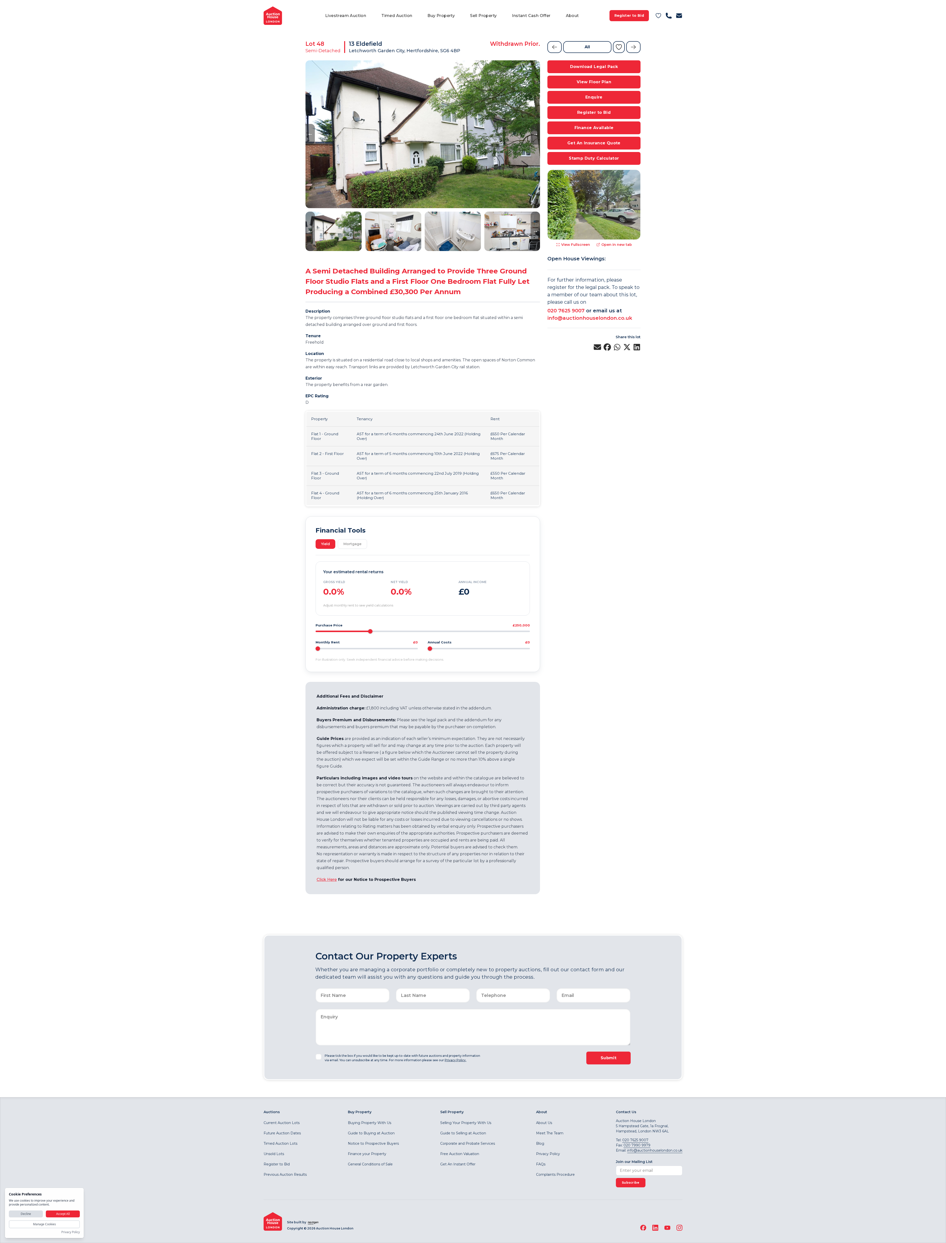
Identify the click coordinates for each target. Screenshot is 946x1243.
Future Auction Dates (282, 1133)
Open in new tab (616, 244)
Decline (26, 1214)
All (587, 47)
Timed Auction (396, 15)
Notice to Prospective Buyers (373, 1143)
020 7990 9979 (637, 1145)
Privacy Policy (548, 1154)
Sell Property (483, 15)
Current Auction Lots (282, 1123)
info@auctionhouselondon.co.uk (589, 318)
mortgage (352, 544)
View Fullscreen (575, 244)
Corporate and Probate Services (467, 1143)
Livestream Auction (345, 15)
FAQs (540, 1164)
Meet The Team (549, 1133)
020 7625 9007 (566, 311)
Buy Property (441, 15)
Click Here (327, 879)
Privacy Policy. (455, 1060)
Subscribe (631, 1182)
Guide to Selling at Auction (463, 1133)
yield (325, 544)
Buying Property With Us (369, 1123)
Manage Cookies (44, 1224)
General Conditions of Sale (370, 1164)
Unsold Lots (274, 1154)
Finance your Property (367, 1154)
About (572, 15)
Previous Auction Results (285, 1174)
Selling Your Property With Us (465, 1123)
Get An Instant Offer (457, 1164)
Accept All (63, 1214)
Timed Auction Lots (280, 1143)
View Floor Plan (594, 82)
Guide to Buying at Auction (371, 1133)
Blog (540, 1143)
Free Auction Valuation (459, 1154)
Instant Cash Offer (531, 15)
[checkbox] (318, 1057)
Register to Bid (629, 15)
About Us (544, 1123)
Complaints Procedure (555, 1174)
